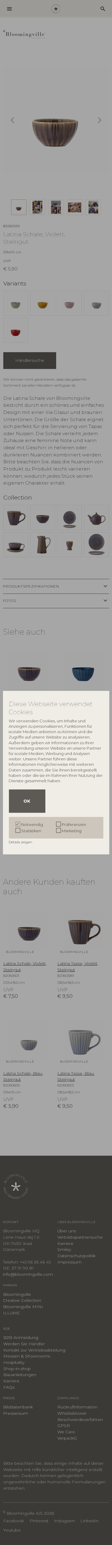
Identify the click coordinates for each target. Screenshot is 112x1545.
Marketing (72, 830)
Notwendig (32, 824)
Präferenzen (74, 824)
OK (27, 801)
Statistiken (31, 830)
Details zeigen (21, 842)
